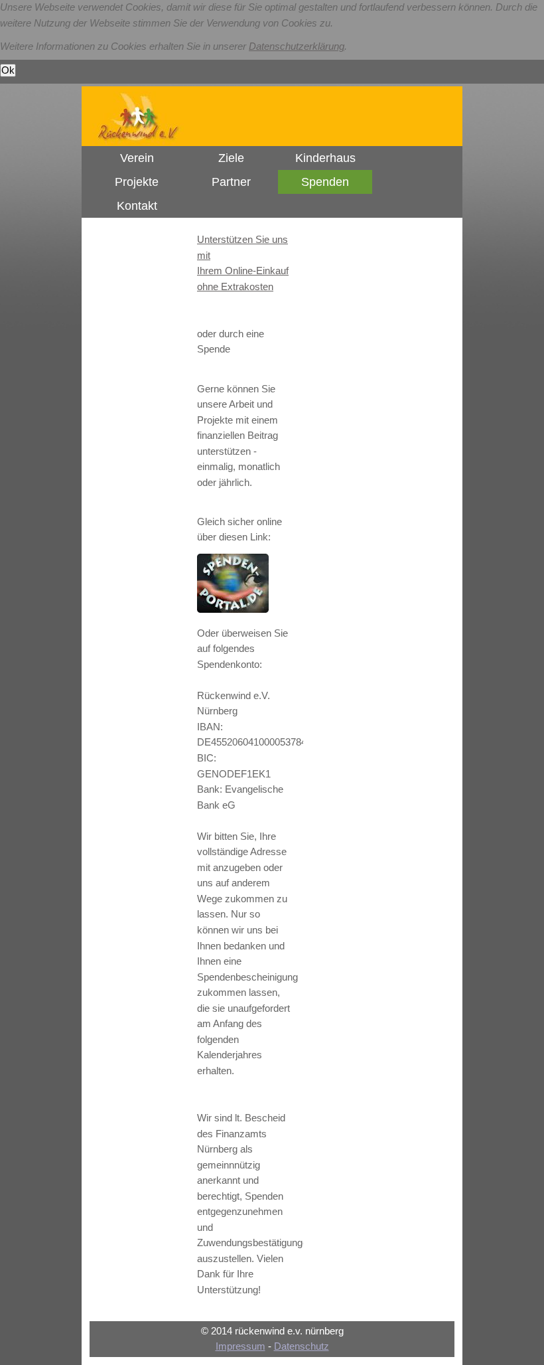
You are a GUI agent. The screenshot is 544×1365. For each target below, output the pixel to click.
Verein (137, 158)
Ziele (231, 158)
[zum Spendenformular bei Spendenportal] (233, 609)
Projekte (137, 182)
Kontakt (137, 205)
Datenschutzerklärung (296, 46)
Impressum (240, 1346)
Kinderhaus (325, 158)
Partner (231, 182)
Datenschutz (301, 1346)
